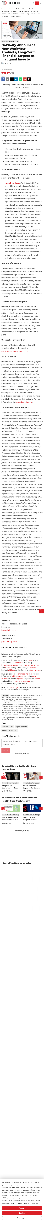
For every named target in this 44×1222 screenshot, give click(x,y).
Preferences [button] (34, 1203)
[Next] (41, 777)
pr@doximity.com (9, 641)
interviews (32, 667)
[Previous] (3, 777)
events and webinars (21, 681)
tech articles (18, 662)
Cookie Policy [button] (20, 1200)
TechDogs (13, 687)
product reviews (26, 665)
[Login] (37, 3)
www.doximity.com (24, 402)
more (7, 667)
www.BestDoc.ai (12, 183)
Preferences (22, 1218)
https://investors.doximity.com (14, 351)
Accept (22, 1208)
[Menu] (41, 3)
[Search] (33, 3)
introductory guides (9, 665)
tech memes (35, 670)
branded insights (25, 674)
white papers (17, 676)
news (30, 660)
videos (37, 678)
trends (36, 665)
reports (19, 678)
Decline (22, 1213)
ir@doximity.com (8, 630)
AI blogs (11, 670)
